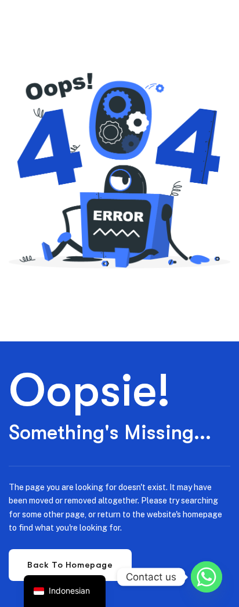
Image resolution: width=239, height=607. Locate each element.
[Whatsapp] (206, 577)
